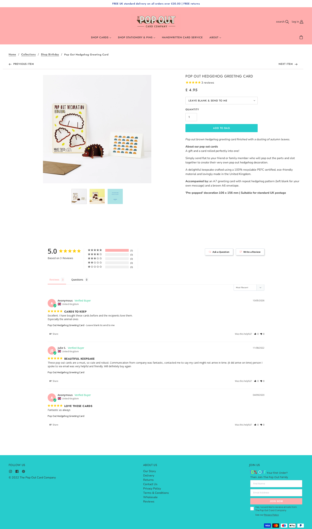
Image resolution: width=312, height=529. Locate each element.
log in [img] (296, 22)
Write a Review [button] (252, 251)
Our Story (149, 471)
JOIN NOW (276, 501)
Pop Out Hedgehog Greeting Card (66, 325)
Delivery (148, 476)
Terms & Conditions (156, 493)
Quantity (192, 109)
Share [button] (55, 333)
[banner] (156, 21)
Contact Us (150, 484)
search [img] (280, 22)
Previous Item (23, 64)
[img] (10, 471)
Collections (28, 54)
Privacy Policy (152, 489)
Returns (148, 480)
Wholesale (150, 497)
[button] (256, 333)
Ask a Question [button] (221, 251)
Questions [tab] (77, 279)
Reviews (148, 502)
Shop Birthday (50, 54)
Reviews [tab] (54, 279)
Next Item (286, 64)
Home (12, 54)
